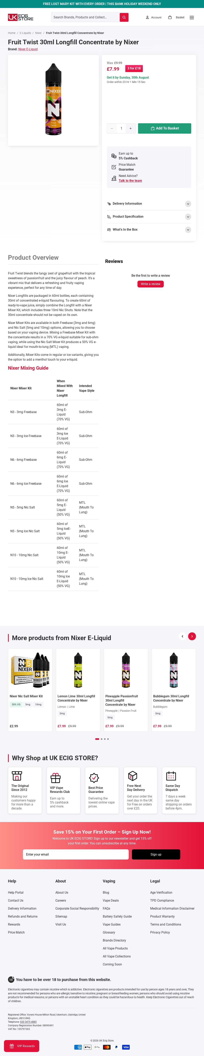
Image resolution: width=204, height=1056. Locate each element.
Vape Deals (111, 900)
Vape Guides (112, 924)
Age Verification (161, 892)
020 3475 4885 (28, 1021)
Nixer (38, 33)
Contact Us (15, 900)
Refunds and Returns (22, 916)
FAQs (106, 908)
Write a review (150, 284)
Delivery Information (22, 908)
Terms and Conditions (165, 924)
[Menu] (191, 17)
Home (11, 33)
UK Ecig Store (106, 1040)
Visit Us (60, 924)
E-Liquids (25, 33)
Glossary (109, 932)
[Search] (124, 17)
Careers (60, 900)
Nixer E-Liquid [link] (28, 49)
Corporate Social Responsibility (77, 908)
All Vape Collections (117, 956)
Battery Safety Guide (117, 916)
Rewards (14, 924)
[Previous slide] (182, 636)
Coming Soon (112, 964)
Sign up (156, 854)
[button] (97, 739)
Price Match (16, 932)
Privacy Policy (160, 932)
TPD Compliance (162, 900)
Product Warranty (162, 916)
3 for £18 (134, 68)
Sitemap (61, 916)
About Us (61, 892)
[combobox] (80, 17)
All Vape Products (115, 948)
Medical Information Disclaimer (172, 908)
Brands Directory (114, 940)
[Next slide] (192, 636)
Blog (106, 892)
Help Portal (16, 892)
